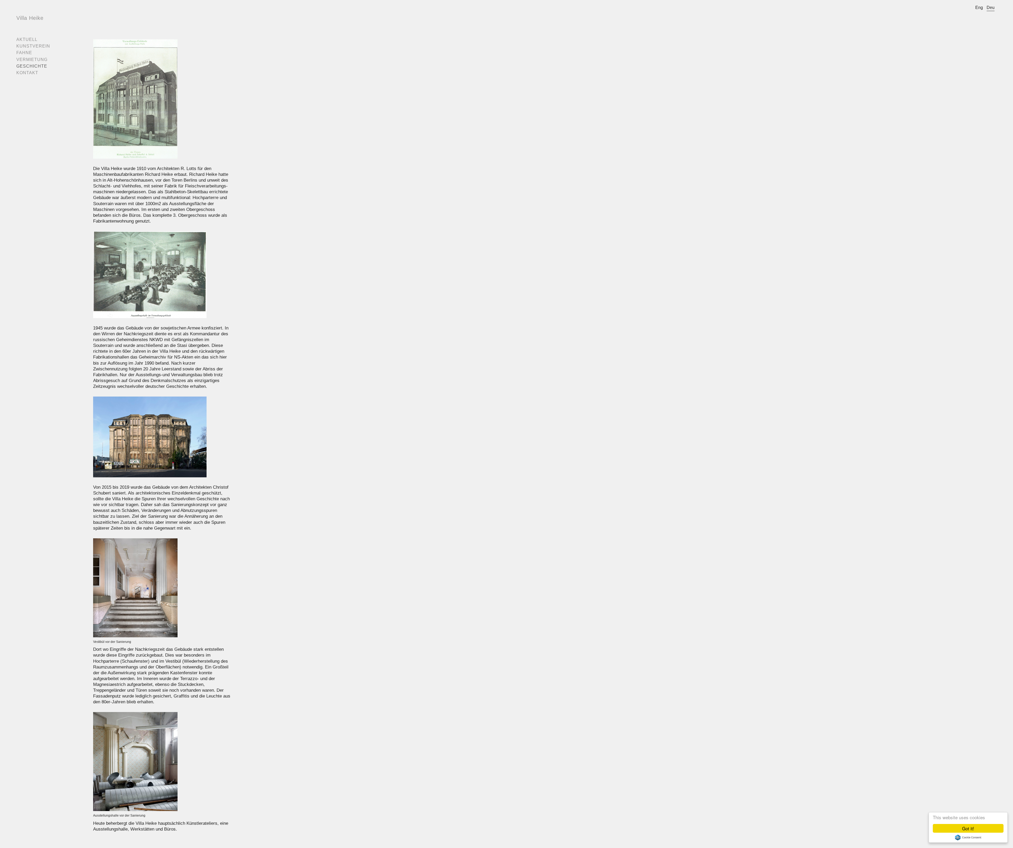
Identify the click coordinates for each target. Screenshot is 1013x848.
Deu (991, 7)
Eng (979, 7)
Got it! (968, 828)
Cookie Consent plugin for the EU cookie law (968, 837)
